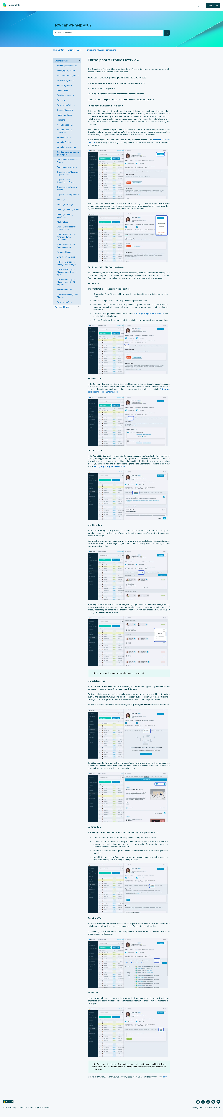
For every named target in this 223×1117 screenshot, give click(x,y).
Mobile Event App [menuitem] (64, 289)
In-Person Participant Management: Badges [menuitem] (66, 263)
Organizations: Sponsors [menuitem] (68, 194)
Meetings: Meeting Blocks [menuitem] (68, 209)
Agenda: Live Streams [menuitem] (66, 147)
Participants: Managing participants (101, 50)
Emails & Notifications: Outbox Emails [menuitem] (66, 228)
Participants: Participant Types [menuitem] (67, 160)
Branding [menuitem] (61, 100)
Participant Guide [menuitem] (62, 307)
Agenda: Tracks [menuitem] (64, 137)
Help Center (58, 50)
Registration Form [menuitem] (64, 302)
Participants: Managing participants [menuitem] (68, 153)
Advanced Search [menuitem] (64, 252)
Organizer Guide (75, 50)
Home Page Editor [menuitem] (64, 85)
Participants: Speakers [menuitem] (67, 167)
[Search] (167, 33)
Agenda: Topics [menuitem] (64, 142)
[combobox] (108, 33)
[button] (79, 61)
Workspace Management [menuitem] (68, 75)
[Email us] (203, 1102)
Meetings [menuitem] (61, 199)
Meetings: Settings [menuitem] (65, 204)
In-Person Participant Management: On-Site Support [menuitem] (66, 282)
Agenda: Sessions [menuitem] (65, 125)
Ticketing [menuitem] (61, 120)
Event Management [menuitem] (65, 80)
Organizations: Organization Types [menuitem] (65, 180)
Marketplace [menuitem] (62, 222)
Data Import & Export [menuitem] (66, 257)
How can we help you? (72, 25)
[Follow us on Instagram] (213, 1102)
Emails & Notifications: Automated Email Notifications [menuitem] (66, 237)
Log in (198, 5)
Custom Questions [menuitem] (65, 110)
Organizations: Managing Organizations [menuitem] (68, 173)
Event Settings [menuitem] (63, 90)
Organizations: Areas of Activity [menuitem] (67, 188)
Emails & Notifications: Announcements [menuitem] (66, 245)
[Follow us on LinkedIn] (198, 1102)
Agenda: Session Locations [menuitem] (64, 131)
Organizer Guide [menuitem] (61, 61)
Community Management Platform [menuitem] (68, 295)
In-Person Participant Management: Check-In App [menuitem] (67, 272)
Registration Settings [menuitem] (66, 105)
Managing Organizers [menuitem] (66, 70)
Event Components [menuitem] (65, 95)
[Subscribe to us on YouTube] (218, 1102)
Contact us (213, 5)
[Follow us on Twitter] (208, 1102)
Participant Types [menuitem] (64, 115)
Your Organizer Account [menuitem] (67, 65)
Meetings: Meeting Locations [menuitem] (65, 215)
